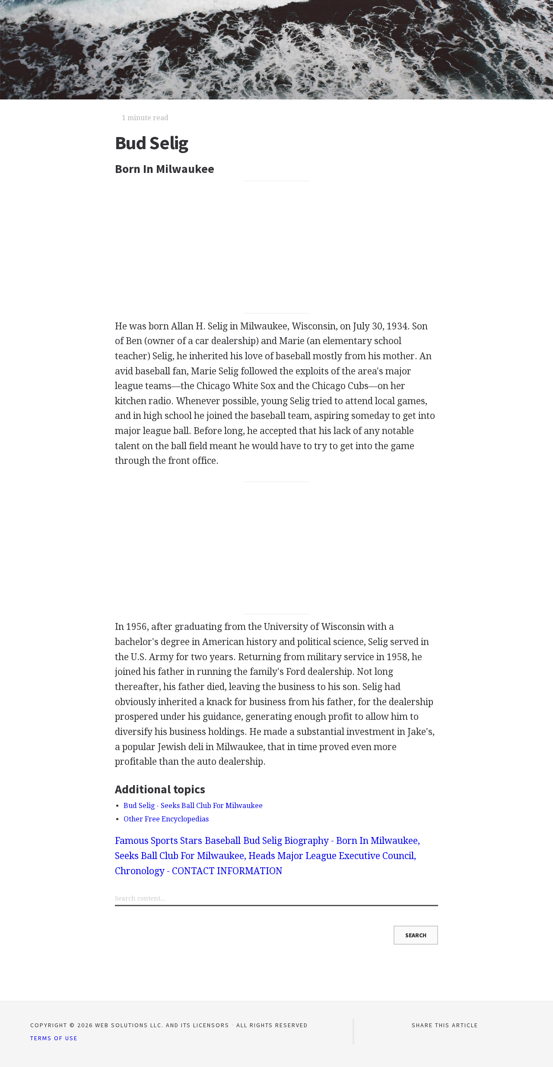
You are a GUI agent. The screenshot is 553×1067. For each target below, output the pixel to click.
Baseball (223, 840)
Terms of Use (54, 1038)
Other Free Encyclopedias (166, 819)
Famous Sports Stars (158, 840)
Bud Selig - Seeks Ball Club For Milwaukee (193, 806)
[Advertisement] (277, 247)
